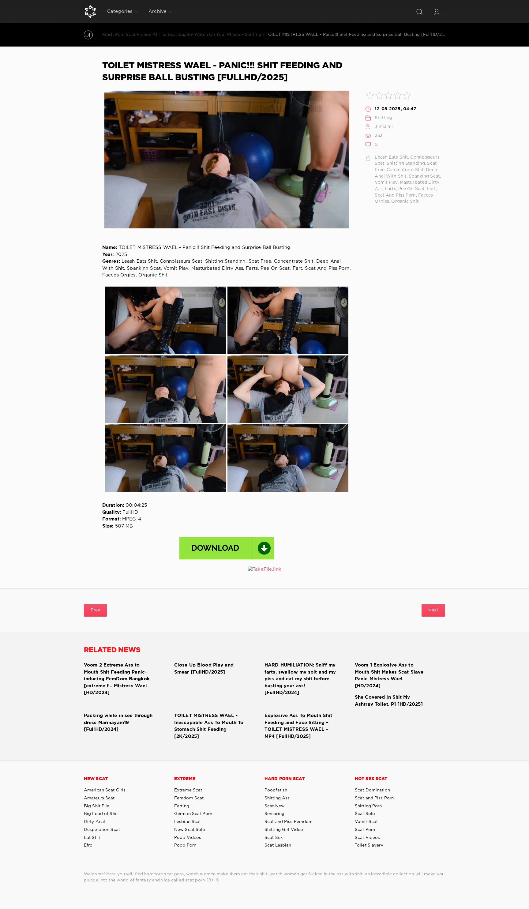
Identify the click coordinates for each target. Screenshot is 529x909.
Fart (431, 189)
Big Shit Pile (97, 806)
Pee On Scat (411, 189)
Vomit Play (386, 182)
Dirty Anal (94, 822)
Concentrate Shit (405, 170)
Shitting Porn (368, 806)
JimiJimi (384, 127)
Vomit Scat (366, 822)
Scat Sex (273, 838)
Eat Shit (92, 838)
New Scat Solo (189, 830)
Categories (119, 11)
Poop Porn (185, 845)
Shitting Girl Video (283, 830)
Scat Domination (372, 790)
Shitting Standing (406, 163)
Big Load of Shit (101, 814)
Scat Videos (367, 838)
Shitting (383, 118)
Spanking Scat (424, 176)
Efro (88, 845)
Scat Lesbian (277, 845)
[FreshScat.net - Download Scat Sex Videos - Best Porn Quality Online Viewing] (90, 11)
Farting (181, 806)
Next (433, 610)
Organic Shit (404, 201)
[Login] (436, 11)
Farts (390, 189)
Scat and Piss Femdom (288, 822)
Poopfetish (275, 790)
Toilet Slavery (369, 845)
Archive (157, 11)
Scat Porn (365, 830)
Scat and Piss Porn (374, 798)
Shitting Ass (277, 798)
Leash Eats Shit (391, 157)
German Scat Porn (193, 814)
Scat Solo (365, 814)
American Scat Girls (105, 790)
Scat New (274, 806)
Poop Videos (187, 838)
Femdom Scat (189, 798)
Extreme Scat (188, 790)
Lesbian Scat (187, 822)
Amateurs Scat (99, 798)
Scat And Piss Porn (395, 195)
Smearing (274, 814)
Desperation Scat (102, 830)
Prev (95, 610)
